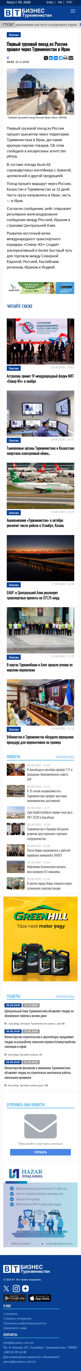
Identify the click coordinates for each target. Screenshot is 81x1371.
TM (60, 2)
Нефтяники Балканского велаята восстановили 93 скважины (46, 869)
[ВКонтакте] (56, 58)
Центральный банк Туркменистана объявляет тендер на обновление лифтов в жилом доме (39, 1013)
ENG (50, 2)
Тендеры (13, 996)
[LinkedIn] (51, 58)
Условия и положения (17, 1318)
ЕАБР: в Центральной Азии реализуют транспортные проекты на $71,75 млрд (33, 595)
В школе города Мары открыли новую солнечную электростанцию (49, 886)
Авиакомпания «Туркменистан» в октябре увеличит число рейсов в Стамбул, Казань (35, 523)
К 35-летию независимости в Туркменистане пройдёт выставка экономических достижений (47, 796)
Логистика (14, 35)
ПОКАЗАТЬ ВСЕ (65, 756)
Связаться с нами (15, 1328)
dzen (24, 1288)
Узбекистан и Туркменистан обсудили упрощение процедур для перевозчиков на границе (40, 739)
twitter (6, 1288)
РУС (69, 2)
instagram (15, 1288)
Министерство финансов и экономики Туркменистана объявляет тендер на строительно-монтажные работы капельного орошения (37, 1072)
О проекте (10, 1313)
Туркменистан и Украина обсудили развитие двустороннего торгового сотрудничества (47, 834)
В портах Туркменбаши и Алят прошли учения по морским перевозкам (40, 667)
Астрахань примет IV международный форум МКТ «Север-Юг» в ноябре (40, 378)
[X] (46, 58)
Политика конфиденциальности (25, 1323)
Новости (13, 756)
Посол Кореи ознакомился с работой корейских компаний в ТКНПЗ (48, 853)
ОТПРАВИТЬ (40, 1152)
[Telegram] (61, 58)
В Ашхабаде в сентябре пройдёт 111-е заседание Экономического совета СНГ (49, 774)
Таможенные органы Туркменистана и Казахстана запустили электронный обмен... (40, 451)
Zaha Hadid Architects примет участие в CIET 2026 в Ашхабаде (49, 815)
